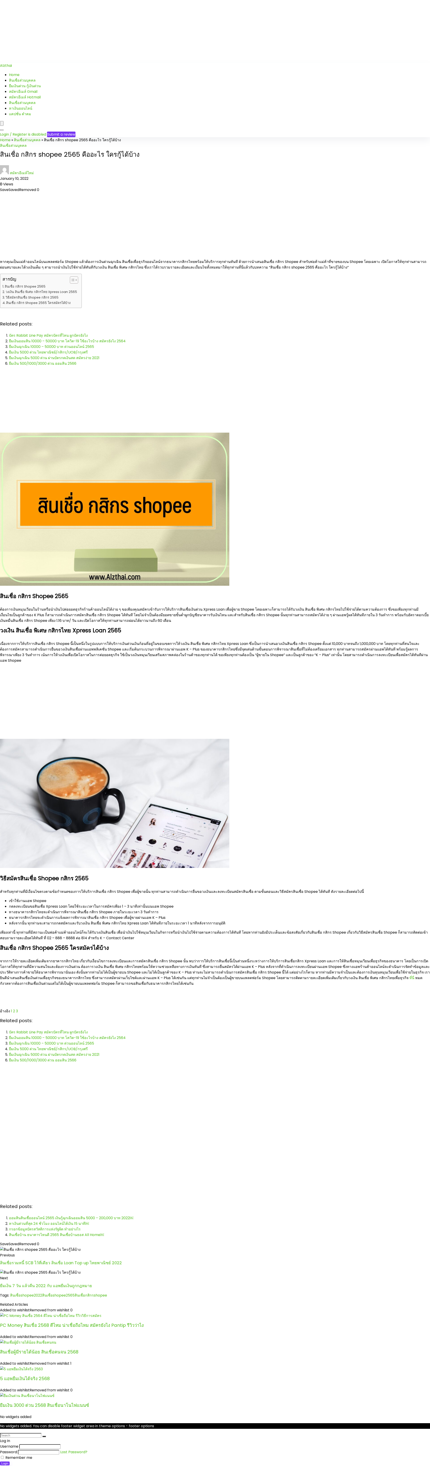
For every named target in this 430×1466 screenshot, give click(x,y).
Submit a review (61, 134)
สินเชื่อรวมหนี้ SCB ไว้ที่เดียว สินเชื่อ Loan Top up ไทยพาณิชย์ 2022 (61, 1263)
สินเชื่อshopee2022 (26, 1295)
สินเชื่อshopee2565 (58, 1295)
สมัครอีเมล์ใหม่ (22, 173)
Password (8, 1452)
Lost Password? (73, 1452)
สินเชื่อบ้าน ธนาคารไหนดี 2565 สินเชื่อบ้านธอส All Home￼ (56, 1234)
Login (4, 1463)
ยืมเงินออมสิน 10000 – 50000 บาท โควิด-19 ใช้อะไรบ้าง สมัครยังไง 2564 (67, 341)
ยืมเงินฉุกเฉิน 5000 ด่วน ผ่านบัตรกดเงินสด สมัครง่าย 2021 (54, 357)
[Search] (2, 130)
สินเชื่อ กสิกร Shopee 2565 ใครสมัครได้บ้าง (38, 303)
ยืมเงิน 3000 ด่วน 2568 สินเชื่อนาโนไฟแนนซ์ (44, 1405)
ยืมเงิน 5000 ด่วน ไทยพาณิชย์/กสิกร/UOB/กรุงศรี (48, 352)
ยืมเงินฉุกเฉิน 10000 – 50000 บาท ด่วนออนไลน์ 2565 (51, 346)
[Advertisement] (134, 31)
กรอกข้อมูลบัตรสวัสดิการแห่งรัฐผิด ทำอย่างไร (45, 1229)
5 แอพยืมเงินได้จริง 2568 (25, 1378)
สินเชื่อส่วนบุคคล (22, 80)
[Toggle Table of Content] (72, 280)
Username (9, 1446)
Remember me (18, 1457)
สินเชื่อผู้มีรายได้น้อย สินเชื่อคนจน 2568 (39, 1352)
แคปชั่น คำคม (20, 114)
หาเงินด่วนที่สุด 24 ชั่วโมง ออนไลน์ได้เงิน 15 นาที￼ (49, 1223)
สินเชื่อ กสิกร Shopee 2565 (25, 286)
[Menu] (2, 123)
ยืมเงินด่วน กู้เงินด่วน (25, 86)
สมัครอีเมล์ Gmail (23, 91)
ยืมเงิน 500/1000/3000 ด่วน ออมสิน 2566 (42, 363)
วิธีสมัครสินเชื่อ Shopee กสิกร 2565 (32, 297)
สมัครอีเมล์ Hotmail (25, 97)
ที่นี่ (411, 977)
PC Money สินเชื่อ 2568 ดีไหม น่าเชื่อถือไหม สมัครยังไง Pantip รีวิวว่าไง (72, 1325)
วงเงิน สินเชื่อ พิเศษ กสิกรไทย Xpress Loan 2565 (41, 292)
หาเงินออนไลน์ (20, 108)
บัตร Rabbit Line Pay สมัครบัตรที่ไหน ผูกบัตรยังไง (48, 335)
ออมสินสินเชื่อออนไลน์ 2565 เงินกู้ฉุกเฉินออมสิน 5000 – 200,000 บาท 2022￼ (71, 1218)
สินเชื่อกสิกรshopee (91, 1295)
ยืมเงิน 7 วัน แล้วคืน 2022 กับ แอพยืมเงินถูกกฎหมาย (46, 1285)
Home (14, 74)
